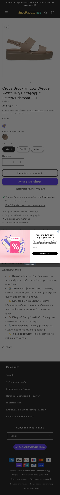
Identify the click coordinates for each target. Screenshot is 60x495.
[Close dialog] (58, 231)
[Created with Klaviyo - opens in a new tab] (30, 264)
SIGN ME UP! (45, 253)
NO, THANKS (45, 257)
